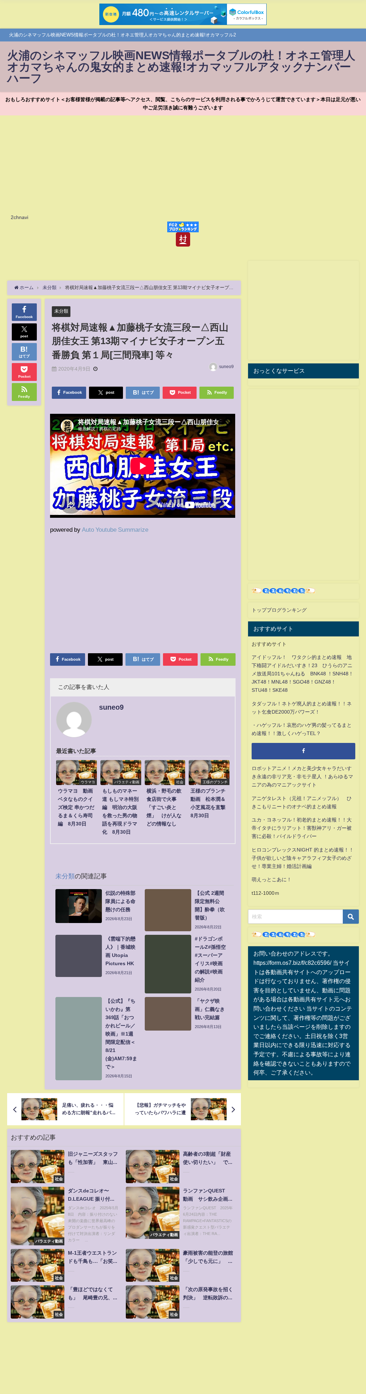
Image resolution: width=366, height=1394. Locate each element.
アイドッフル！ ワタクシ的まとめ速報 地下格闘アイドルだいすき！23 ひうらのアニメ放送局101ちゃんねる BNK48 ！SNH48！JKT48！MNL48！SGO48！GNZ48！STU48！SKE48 (302, 674)
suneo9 (226, 366)
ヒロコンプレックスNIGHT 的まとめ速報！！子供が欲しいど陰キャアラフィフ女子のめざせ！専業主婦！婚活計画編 (303, 858)
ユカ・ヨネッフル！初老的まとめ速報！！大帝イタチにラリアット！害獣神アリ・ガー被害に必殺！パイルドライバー (302, 828)
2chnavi (19, 217)
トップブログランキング (279, 609)
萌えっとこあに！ (272, 879)
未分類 (61, 311)
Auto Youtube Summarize (115, 529)
